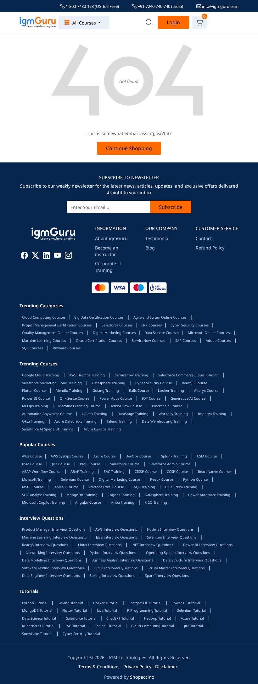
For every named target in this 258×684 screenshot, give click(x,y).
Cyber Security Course (153, 382)
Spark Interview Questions (167, 575)
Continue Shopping (129, 148)
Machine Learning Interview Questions (54, 537)
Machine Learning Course (79, 405)
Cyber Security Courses (190, 325)
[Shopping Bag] (199, 22)
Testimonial (157, 238)
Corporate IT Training (108, 266)
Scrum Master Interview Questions (176, 568)
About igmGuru (111, 238)
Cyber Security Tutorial (81, 633)
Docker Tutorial (105, 602)
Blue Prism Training (181, 486)
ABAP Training (82, 471)
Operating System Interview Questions (178, 552)
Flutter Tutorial (74, 610)
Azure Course (104, 456)
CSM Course (207, 456)
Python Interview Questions (113, 552)
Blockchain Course (167, 405)
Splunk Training (174, 456)
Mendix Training (69, 390)
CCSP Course (177, 471)
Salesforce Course (124, 464)
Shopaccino (142, 677)
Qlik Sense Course (74, 398)
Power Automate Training (209, 494)
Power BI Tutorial (185, 602)
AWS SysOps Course (67, 456)
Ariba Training (122, 502)
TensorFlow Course (126, 405)
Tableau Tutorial (108, 625)
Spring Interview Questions (112, 575)
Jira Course (61, 464)
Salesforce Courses (117, 325)
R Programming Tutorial (147, 610)
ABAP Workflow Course (41, 471)
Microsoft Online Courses (209, 332)
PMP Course (90, 464)
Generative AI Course (188, 398)
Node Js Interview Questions (170, 529)
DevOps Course (138, 456)
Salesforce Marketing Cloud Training (52, 382)
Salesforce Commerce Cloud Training (188, 375)
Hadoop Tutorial (157, 618)
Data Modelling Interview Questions (51, 560)
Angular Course (88, 502)
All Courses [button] (84, 23)
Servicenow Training (131, 375)
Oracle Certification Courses (99, 340)
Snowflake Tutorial (37, 633)
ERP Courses (151, 325)
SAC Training (114, 471)
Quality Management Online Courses (52, 332)
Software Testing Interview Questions (53, 568)
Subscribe (170, 207)
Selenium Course (75, 479)
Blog (150, 248)
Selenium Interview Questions (171, 537)
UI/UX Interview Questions (115, 568)
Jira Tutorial (193, 625)
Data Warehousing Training (164, 421)
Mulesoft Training (36, 479)
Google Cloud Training (40, 375)
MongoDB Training (82, 494)
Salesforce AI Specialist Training (48, 429)
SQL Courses (32, 348)
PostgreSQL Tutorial (144, 602)
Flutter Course (34, 390)
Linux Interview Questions (99, 544)
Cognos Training (121, 494)
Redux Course (161, 479)
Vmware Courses (67, 348)
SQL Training (144, 486)
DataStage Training (133, 413)
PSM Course (32, 464)
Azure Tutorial (192, 618)
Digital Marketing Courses (114, 332)
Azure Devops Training (102, 429)
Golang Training (106, 390)
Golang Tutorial (70, 602)
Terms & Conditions (99, 667)
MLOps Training (35, 405)
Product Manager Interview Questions (53, 529)
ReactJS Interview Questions (45, 544)
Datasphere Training (108, 382)
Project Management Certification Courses (57, 325)
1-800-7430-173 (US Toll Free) (92, 6)
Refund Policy (210, 248)
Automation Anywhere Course (47, 413)
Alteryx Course (206, 390)
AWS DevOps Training (87, 375)
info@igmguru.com (219, 6)
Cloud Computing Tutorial (152, 625)
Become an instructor (106, 251)
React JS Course (194, 382)
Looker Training (171, 390)
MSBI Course (32, 486)
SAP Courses (185, 340)
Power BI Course (36, 398)
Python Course (195, 479)
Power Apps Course (115, 398)
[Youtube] (57, 256)
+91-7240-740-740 (160, 6)
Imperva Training (212, 413)
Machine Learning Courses (44, 340)
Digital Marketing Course (119, 479)
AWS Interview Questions (116, 529)
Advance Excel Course (106, 486)
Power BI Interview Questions (208, 544)
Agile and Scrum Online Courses (159, 317)
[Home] (38, 22)
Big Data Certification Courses (98, 317)
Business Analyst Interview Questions (122, 560)
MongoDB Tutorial (37, 610)
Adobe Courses (218, 340)
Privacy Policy (137, 667)
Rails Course (139, 390)
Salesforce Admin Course (169, 464)
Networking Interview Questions (53, 552)
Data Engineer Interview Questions (51, 575)
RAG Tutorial (74, 625)
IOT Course (151, 398)
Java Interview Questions (116, 537)
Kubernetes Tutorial (38, 625)
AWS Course (32, 456)
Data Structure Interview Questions (192, 560)
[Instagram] (68, 256)
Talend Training (119, 421)
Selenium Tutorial (191, 610)
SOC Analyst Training (39, 494)
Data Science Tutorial (39, 618)
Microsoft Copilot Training (43, 502)
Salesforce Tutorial (81, 618)
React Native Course (214, 471)
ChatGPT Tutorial (120, 618)
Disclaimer (166, 667)
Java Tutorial (107, 610)
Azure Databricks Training (75, 421)
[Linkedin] (46, 256)
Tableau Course (65, 486)
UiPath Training (94, 413)
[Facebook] (24, 256)
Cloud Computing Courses (43, 317)
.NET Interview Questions (152, 544)
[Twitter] (35, 256)
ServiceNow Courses (148, 340)
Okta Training (33, 421)
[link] (149, 22)
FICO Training (155, 502)
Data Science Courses (161, 332)
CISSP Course (146, 471)
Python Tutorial (35, 602)
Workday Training (173, 413)
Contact (204, 238)
